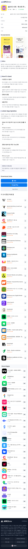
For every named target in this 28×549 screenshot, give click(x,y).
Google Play (15, 185)
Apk (15, 180)
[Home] (6, 2)
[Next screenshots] (25, 47)
